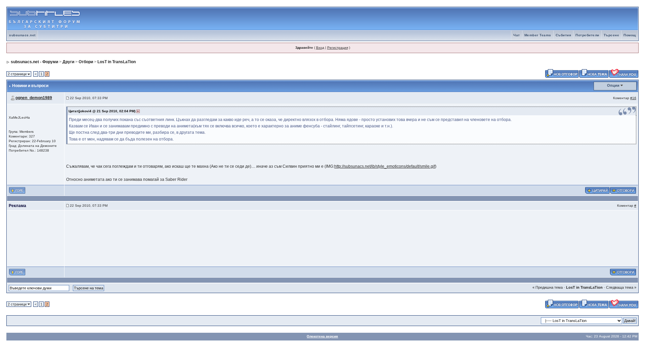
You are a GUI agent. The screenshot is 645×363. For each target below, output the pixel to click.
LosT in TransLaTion (116, 61)
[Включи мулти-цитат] (597, 190)
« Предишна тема (547, 287)
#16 (633, 98)
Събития (563, 35)
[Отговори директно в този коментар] (623, 190)
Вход (320, 47)
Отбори (86, 61)
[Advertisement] (559, 19)
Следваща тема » (621, 287)
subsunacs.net (22, 35)
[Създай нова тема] (594, 73)
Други (68, 61)
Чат (516, 35)
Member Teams (537, 35)
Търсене (611, 35)
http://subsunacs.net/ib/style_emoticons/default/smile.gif (384, 166)
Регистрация (337, 47)
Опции (613, 85)
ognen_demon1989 (33, 97)
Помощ (630, 35)
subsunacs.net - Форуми (34, 61)
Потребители (587, 35)
